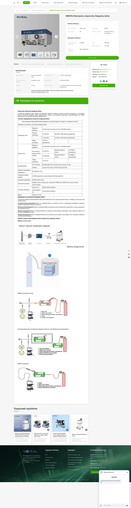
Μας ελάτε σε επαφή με (88, 2)
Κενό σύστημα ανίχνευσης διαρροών (76, 466)
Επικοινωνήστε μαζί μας (51, 462)
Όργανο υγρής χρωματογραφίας (75, 457)
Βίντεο (35, 2)
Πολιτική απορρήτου (50, 465)
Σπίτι (18, 2)
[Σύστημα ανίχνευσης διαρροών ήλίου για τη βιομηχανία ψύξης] (36, 36)
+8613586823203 (104, 71)
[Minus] (127, 472)
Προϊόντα (26, 2)
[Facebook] (101, 81)
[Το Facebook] (129, 250)
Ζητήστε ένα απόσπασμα (105, 2)
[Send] (127, 505)
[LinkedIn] (129, 254)
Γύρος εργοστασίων (59, 2)
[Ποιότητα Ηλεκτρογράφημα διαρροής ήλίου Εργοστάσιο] (79, 423)
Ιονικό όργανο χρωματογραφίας (75, 460)
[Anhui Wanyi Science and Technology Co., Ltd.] (14, 2)
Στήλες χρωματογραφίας (73, 469)
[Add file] (101, 505)
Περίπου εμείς (45, 2)
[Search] (115, 2)
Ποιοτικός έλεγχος (72, 2)
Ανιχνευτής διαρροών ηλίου (74, 454)
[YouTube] (129, 257)
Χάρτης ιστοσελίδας (50, 467)
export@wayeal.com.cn (105, 69)
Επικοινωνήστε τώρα (22, 441)
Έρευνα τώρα (104, 85)
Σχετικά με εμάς (49, 457)
